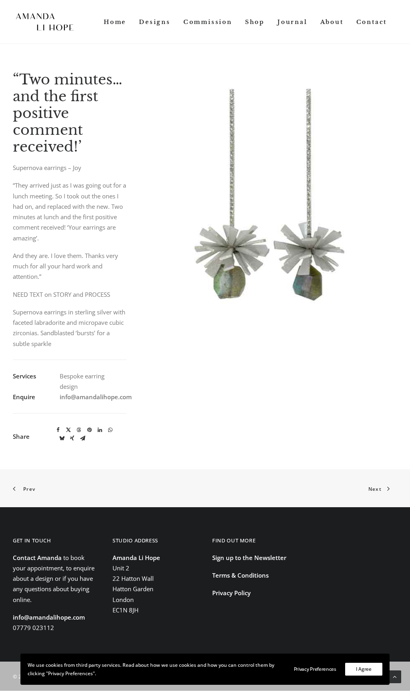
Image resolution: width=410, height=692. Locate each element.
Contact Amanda (37, 558)
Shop (255, 22)
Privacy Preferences (315, 669)
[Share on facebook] (58, 430)
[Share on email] (82, 438)
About (332, 22)
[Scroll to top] (394, 676)
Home (115, 22)
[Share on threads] (79, 430)
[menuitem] (115, 22)
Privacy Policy (231, 593)
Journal (292, 22)
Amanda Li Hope (136, 558)
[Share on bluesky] (61, 438)
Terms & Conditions (240, 575)
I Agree (364, 669)
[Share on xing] (72, 438)
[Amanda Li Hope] (45, 22)
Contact (371, 22)
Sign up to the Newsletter (249, 558)
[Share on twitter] (68, 430)
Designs (155, 22)
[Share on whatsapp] (110, 430)
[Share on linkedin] (100, 430)
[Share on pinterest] (89, 430)
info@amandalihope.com (96, 397)
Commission (207, 22)
